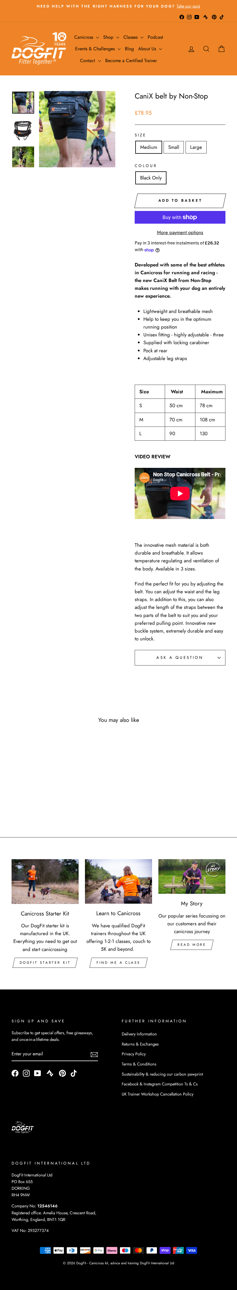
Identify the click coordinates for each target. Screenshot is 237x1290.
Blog (129, 48)
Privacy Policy (134, 1054)
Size (140, 135)
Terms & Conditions (139, 1064)
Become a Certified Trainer (131, 60)
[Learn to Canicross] (118, 881)
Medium (148, 147)
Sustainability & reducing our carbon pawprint (162, 1074)
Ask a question (179, 657)
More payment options (180, 232)
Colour (146, 165)
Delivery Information (139, 1034)
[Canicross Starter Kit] (45, 881)
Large (196, 147)
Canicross (84, 37)
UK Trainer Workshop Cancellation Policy (157, 1094)
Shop (109, 37)
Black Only (151, 177)
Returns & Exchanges (140, 1044)
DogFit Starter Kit (45, 962)
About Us (148, 48)
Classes (131, 37)
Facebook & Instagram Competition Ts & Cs (160, 1084)
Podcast (155, 37)
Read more (191, 944)
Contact (88, 60)
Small (173, 147)
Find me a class (118, 962)
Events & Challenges (95, 48)
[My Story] (191, 876)
